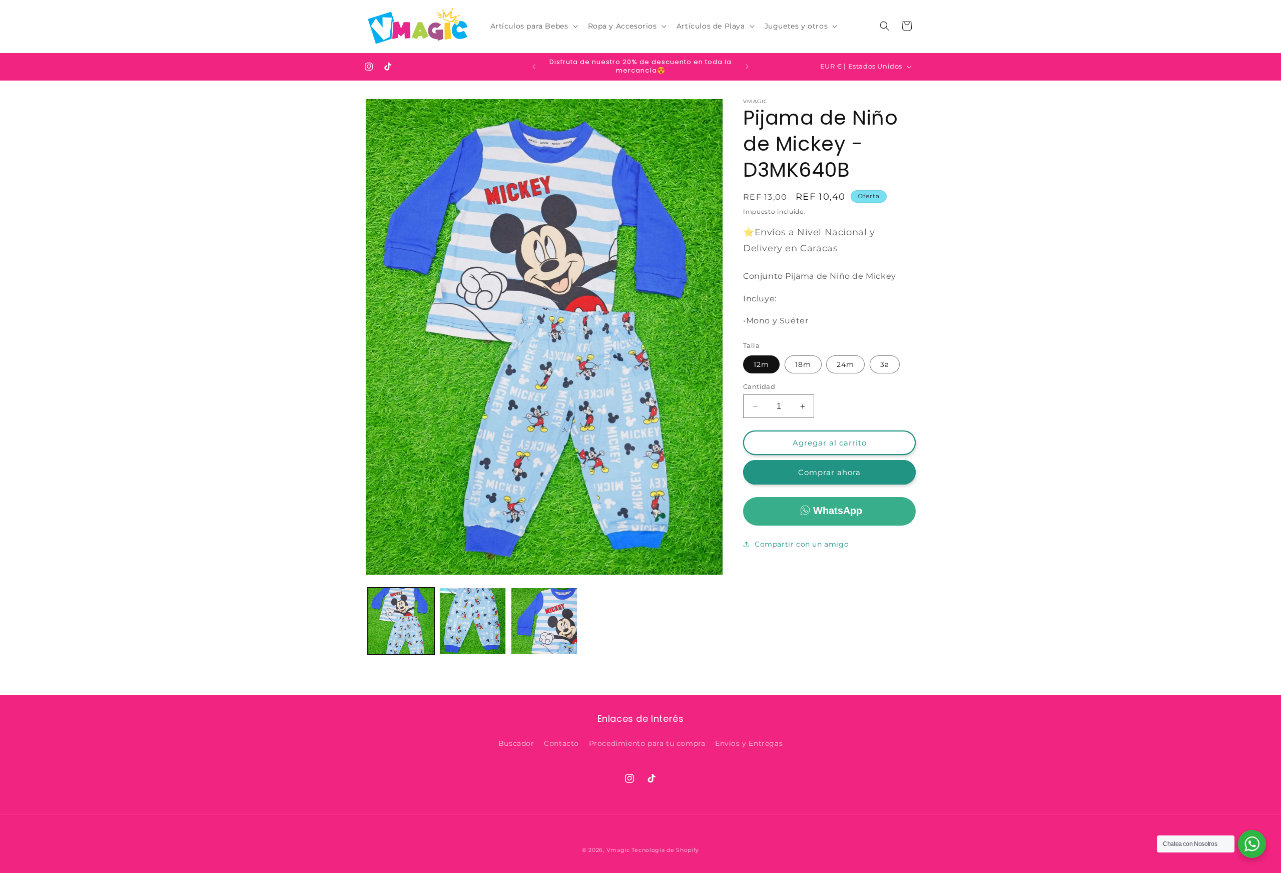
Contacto (561, 743)
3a (884, 364)
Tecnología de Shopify (665, 849)
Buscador (516, 743)
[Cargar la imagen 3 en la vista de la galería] (544, 621)
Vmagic (618, 849)
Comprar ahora (829, 472)
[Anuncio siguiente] (747, 66)
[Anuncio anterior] (534, 66)
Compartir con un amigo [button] (802, 544)
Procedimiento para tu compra (647, 743)
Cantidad (759, 386)
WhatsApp (837, 510)
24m (845, 364)
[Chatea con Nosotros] (1252, 844)
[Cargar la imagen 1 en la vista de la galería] (401, 621)
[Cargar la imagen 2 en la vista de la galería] (472, 621)
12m (761, 364)
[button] (533, 26)
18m (803, 364)
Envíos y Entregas (749, 743)
